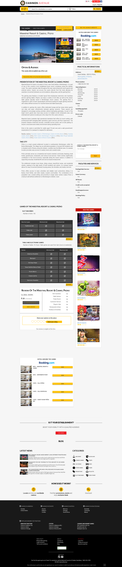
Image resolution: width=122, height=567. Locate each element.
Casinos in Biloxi (25, 527)
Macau (86, 512)
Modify (69, 239)
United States (24, 510)
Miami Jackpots (82, 227)
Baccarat (78, 456)
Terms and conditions (42, 544)
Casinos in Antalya (54, 527)
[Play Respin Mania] (88, 263)
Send (95, 156)
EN (88, 1)
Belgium (44, 510)
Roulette (91, 471)
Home (22, 14)
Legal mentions (41, 542)
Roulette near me (81, 527)
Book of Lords (81, 343)
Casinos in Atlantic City (27, 525)
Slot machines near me (83, 525)
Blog (58, 544)
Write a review (31, 307)
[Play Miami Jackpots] (88, 219)
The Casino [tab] (25, 28)
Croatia (44, 512)
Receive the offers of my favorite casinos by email (36, 77)
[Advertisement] (61, 19)
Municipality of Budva (84, 76)
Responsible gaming (42, 540)
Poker (90, 467)
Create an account (83, 542)
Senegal (65, 510)
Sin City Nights (81, 323)
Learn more (93, 565)
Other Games (79, 467)
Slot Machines (80, 475)
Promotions (79, 471)
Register (99, 4)
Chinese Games (80, 460)
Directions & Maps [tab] (39, 28)
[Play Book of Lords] (88, 335)
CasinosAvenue (63, 562)
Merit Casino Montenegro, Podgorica (45, 136)
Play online (96, 1)
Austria (44, 509)
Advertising (60, 542)
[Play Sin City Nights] (88, 313)
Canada (23, 509)
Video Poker (92, 475)
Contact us (60, 540)
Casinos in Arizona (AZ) (55, 528)
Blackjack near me (82, 528)
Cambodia (87, 510)
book (62, 367)
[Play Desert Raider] (88, 240)
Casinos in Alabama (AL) (55, 525)
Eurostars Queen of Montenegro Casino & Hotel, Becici (47, 134)
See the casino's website (88, 27)
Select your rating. (53, 322)
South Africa (66, 512)
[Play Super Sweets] (88, 288)
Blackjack (92, 456)
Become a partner (82, 544)
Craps (90, 460)
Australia (86, 509)
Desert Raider (81, 248)
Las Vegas (78, 464)
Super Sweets (81, 298)
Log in (94, 4)
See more (61, 433)
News (90, 464)
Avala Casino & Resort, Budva (42, 137)
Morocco (65, 509)
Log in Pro (80, 540)
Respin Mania (81, 273)
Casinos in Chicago (25, 528)
